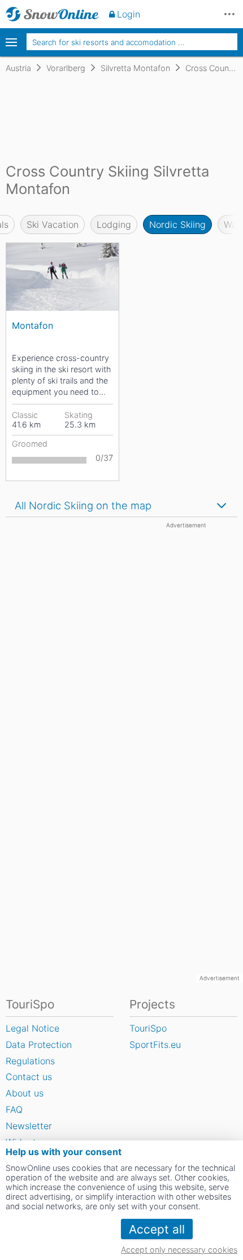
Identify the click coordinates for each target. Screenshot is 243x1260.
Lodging (114, 224)
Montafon (32, 325)
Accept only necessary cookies (179, 1249)
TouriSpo (148, 1028)
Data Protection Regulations (39, 1053)
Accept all (157, 1229)
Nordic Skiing (177, 224)
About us (25, 1093)
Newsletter (29, 1125)
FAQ (14, 1109)
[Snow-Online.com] (52, 14)
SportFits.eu (155, 1044)
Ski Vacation (53, 224)
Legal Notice (32, 1028)
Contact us (29, 1076)
